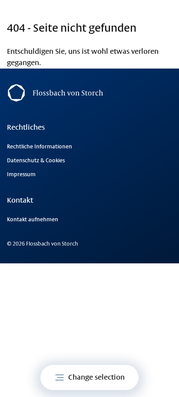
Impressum (21, 174)
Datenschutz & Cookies (36, 160)
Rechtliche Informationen (39, 147)
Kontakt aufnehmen (32, 220)
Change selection (96, 377)
